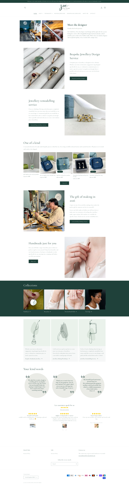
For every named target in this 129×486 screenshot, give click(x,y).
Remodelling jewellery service (38, 125)
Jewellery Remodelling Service (88, 358)
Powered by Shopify (37, 482)
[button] (25, 7)
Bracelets (46, 311)
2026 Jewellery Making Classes (79, 221)
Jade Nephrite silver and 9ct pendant (31, 174)
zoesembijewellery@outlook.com (87, 455)
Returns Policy (26, 453)
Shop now (33, 261)
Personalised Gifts (70, 311)
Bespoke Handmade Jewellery (32, 358)
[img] (64, 407)
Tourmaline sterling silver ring (96, 175)
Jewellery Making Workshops (60, 358)
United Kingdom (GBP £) (30, 477)
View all (64, 183)
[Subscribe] (76, 464)
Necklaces (26, 311)
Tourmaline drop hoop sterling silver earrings (81, 176)
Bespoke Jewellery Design (78, 78)
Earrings (87, 311)
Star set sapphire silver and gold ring (47, 175)
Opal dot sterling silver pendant (63, 175)
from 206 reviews (64, 409)
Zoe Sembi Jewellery (30, 482)
